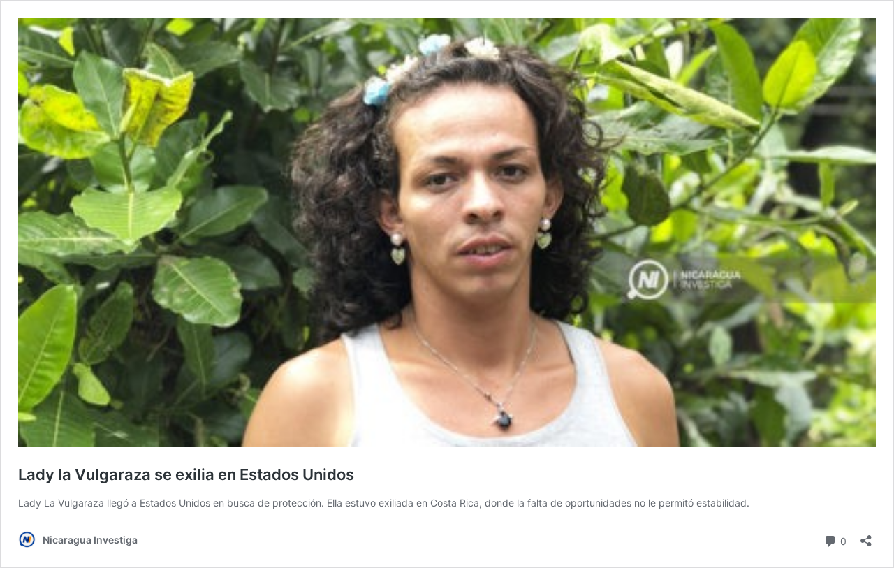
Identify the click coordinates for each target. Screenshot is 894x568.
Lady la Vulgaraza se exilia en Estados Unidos (186, 474)
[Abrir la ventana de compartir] (866, 536)
